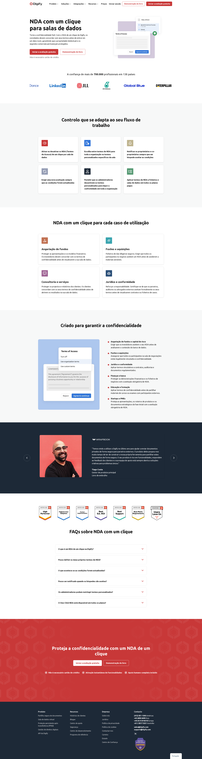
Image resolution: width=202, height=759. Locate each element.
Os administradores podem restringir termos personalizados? (85, 592)
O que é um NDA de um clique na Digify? (76, 549)
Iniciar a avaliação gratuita (159, 4)
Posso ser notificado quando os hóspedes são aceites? (82, 581)
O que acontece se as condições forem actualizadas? (81, 570)
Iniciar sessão (115, 4)
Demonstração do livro (133, 4)
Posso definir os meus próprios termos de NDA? (79, 560)
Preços (104, 4)
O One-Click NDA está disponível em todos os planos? (82, 603)
